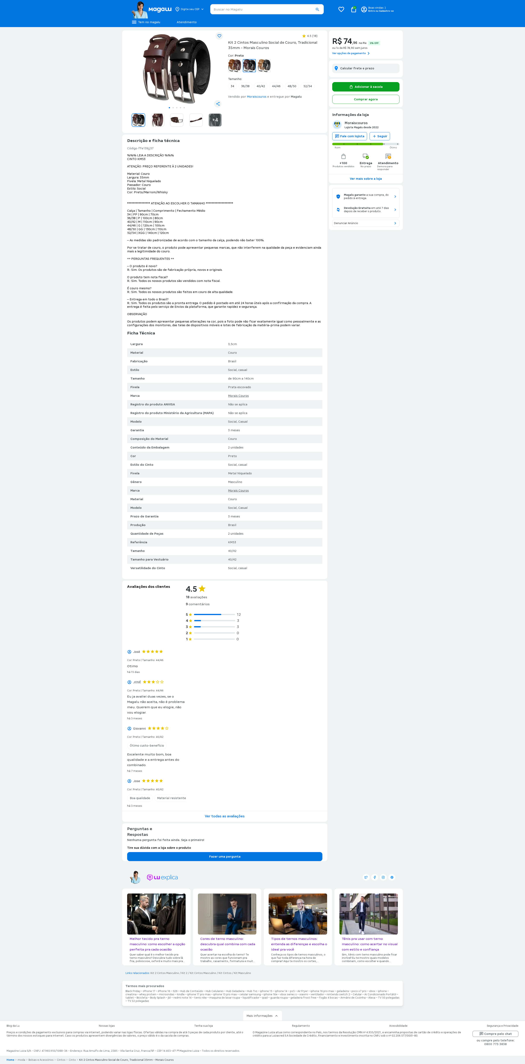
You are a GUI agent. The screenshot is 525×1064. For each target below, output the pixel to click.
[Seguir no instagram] (383, 877)
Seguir (382, 136)
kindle (181, 994)
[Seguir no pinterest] (391, 877)
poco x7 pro (359, 991)
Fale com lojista (352, 136)
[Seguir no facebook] (374, 877)
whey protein (147, 994)
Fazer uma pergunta (225, 856)
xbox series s (288, 994)
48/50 (292, 86)
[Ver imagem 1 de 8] (176, 69)
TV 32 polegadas (138, 1001)
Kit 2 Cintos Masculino (165, 973)
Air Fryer (302, 991)
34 (232, 86)
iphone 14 (281, 991)
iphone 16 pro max (322, 991)
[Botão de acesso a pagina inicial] (151, 9)
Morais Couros (238, 395)
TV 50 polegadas (388, 997)
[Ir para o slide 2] (173, 107)
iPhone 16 (164, 991)
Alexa (371, 997)
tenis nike (200, 997)
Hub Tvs (252, 991)
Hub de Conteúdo (191, 991)
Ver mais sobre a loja (366, 178)
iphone (382, 991)
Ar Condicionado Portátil (380, 994)
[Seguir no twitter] (366, 877)
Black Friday (133, 991)
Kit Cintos (225, 973)
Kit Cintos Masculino (203, 973)
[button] (317, 9)
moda (21, 1059)
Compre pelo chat (498, 1033)
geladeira (343, 991)
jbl (169, 997)
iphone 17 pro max (199, 994)
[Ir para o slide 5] (184, 107)
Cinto (72, 1059)
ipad (265, 997)
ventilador (317, 994)
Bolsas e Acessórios (41, 1059)
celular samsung (250, 994)
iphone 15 (266, 991)
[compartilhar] (217, 104)
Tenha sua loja (203, 1025)
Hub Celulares (215, 991)
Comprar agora (366, 99)
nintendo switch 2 (338, 994)
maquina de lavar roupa (224, 997)
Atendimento (187, 22)
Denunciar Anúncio (346, 223)
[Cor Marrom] (234, 65)
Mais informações (260, 1015)
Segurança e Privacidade (502, 1025)
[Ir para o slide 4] (180, 107)
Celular (357, 994)
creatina (131, 994)
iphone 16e (270, 994)
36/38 (245, 86)
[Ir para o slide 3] (176, 107)
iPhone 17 (149, 991)
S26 (175, 991)
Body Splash (157, 997)
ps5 (292, 991)
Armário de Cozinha (353, 997)
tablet (130, 997)
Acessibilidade (398, 1025)
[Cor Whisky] (264, 65)
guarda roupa (279, 997)
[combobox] (267, 9)
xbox (372, 991)
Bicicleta (142, 997)
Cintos (61, 1059)
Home (10, 1059)
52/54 (307, 86)
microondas (166, 994)
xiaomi (303, 994)
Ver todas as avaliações (225, 816)
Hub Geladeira (235, 991)
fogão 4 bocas (328, 997)
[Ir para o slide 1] (169, 107)
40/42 (261, 86)
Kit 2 (184, 973)
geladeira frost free (303, 997)
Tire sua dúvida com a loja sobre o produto (159, 847)
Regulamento (301, 1025)
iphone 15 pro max (225, 994)
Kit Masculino (242, 973)
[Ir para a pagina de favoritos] (341, 9)
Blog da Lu (13, 1025)
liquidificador (251, 997)
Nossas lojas (107, 1025)
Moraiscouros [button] (256, 96)
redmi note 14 (182, 997)
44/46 (276, 86)
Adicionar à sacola (369, 86)
